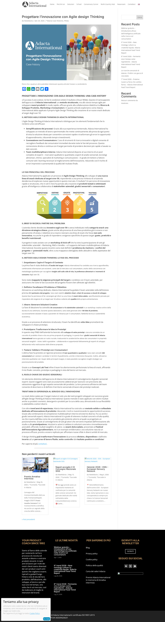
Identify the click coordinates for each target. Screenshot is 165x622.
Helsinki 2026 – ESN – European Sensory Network (97, 469)
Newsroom (121, 4)
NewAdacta (28, 21)
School (79, 4)
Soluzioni (70, 4)
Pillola (66, 21)
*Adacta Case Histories (54, 21)
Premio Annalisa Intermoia (32, 477)
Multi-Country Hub (108, 4)
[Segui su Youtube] (135, 566)
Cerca (140, 17)
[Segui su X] (130, 566)
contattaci (42, 443)
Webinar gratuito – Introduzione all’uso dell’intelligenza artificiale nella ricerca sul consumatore (130, 33)
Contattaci (131, 4)
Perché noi (61, 4)
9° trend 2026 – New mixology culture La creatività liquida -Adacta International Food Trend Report (130, 47)
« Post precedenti (28, 519)
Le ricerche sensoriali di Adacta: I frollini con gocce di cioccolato (132, 73)
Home (52, 4)
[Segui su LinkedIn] (126, 566)
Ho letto (47, 619)
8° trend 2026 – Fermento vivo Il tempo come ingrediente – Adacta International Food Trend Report (130, 61)
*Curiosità (33, 485)
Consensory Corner (91, 4)
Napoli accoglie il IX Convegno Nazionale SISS (66, 469)
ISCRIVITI (130, 551)
